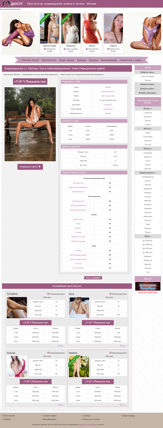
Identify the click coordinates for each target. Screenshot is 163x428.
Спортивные (108, 109)
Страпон (78, 251)
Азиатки (148, 181)
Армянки (108, 113)
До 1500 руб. (148, 240)
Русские (148, 220)
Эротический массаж (78, 205)
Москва (108, 87)
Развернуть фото (29, 166)
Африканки (148, 189)
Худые (147, 133)
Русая (147, 161)
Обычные (147, 141)
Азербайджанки (148, 177)
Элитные (147, 268)
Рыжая (147, 165)
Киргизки (147, 201)
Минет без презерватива (78, 187)
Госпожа (78, 232)
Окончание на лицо (78, 237)
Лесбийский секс (78, 192)
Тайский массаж (78, 201)
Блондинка (148, 153)
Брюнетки (108, 105)
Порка (78, 224)
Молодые (147, 117)
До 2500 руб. (148, 244)
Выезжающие (109, 60)
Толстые (148, 145)
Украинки (147, 228)
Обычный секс (78, 183)
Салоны (93, 60)
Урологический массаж (78, 210)
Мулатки (148, 212)
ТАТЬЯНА (12, 293)
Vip (148, 272)
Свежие (81, 60)
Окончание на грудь (78, 241)
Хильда (11, 352)
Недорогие (148, 260)
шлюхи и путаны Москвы (88, 424)
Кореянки (147, 208)
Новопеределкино (108, 91)
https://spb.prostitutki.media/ (147, 292)
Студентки (148, 113)
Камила (73, 352)
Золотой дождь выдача (78, 255)
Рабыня (78, 228)
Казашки (148, 197)
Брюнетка (148, 157)
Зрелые (148, 121)
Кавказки (147, 193)
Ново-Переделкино (108, 96)
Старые (148, 125)
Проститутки (49, 60)
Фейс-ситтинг (78, 219)
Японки (148, 232)
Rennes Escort (30, 60)
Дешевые (147, 256)
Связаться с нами (130, 60)
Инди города (66, 60)
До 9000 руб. (148, 252)
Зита (71, 293)
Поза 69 (78, 264)
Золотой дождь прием (78, 259)
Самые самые (50, 416)
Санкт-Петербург (147, 76)
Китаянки (147, 205)
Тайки (148, 224)
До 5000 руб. (148, 248)
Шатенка (148, 169)
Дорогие (148, 264)
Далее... (61, 346)
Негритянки (148, 216)
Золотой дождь (78, 268)
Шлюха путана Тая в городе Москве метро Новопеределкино (82, 74)
